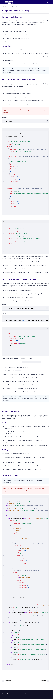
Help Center (42, 693)
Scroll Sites (25, 693)
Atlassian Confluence (7, 695)
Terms (41, 695)
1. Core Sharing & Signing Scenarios (12, 6)
